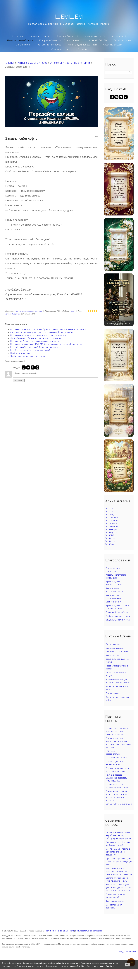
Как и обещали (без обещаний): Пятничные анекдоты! (34, 347)
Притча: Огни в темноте (116, 757)
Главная (9, 62)
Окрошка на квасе (114, 644)
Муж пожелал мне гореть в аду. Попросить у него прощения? (118, 852)
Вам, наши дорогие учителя (118, 619)
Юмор (8, 314)
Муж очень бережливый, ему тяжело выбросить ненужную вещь (119, 861)
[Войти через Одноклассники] (37, 367)
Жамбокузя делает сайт (20, 353)
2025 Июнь (110, 508)
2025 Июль (110, 511)
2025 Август (110, 514)
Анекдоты (16, 314)
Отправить (18, 380)
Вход (121, 951)
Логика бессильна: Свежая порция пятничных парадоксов (36, 338)
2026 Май (109, 535)
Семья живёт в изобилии (117, 612)
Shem (72, 311)
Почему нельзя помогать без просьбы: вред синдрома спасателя (117, 731)
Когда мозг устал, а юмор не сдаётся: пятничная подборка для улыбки (41, 332)
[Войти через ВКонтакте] (28, 367)
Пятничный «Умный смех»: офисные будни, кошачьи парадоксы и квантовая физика (48, 329)
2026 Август (110, 544)
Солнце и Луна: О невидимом (119, 804)
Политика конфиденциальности (60, 930)
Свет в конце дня (113, 601)
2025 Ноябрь (111, 523)
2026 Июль (110, 541)
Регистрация (130, 951)
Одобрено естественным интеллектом (27, 356)
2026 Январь (111, 529)
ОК (127, 964)
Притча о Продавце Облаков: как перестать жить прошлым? (116, 778)
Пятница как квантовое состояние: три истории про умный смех (39, 335)
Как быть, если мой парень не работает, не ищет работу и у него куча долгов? (119, 835)
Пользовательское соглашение (89, 930)
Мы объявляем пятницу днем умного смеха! (30, 350)
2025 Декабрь (111, 526)
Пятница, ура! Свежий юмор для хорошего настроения (35, 341)
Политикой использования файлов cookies (37, 966)
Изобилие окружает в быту (118, 616)
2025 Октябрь (111, 520)
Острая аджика (112, 693)
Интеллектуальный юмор (32, 62)
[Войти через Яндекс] (33, 367)
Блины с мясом (112, 655)
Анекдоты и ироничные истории (70, 62)
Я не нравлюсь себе (115, 901)
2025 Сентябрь (112, 517)
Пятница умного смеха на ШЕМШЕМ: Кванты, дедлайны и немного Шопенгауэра (46, 344)
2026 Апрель (111, 532)
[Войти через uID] (24, 367)
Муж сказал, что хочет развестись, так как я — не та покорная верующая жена (119, 871)
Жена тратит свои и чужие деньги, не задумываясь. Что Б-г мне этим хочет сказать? (118, 887)
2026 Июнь (110, 538)
